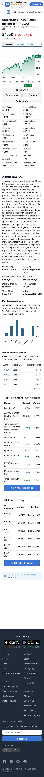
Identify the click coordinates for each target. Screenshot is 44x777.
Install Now (36, 4)
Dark (17, 750)
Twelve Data (31, 574)
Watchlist (13, 95)
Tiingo (22, 574)
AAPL (27, 450)
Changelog (29, 668)
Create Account (31, 663)
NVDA (27, 464)
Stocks (5, 658)
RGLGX (6, 369)
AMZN (27, 480)
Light (8, 750)
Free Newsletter (9, 691)
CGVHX (6, 379)
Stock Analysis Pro (10, 686)
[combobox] (27, 12)
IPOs (4, 663)
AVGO (27, 408)
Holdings (20, 44)
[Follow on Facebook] (4, 761)
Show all (37, 389)
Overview (8, 44)
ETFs (4, 668)
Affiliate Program (32, 715)
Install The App (9, 700)
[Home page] (9, 12)
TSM (28, 428)
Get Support (8, 696)
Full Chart (23, 89)
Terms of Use (30, 705)
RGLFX (6, 384)
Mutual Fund (14, 27)
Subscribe (22, 739)
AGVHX (6, 374)
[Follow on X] (11, 761)
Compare (23, 101)
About (27, 696)
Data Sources (30, 673)
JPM (28, 472)
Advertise (28, 678)
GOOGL (26, 437)
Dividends (31, 44)
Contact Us (29, 700)
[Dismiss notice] (2, 4)
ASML (27, 456)
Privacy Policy (30, 710)
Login (26, 658)
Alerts (34, 95)
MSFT (27, 444)
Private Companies (11, 673)
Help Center (29, 683)
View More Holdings (22, 487)
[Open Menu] (3, 12)
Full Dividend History (22, 563)
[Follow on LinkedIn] (18, 761)
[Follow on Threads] (25, 761)
